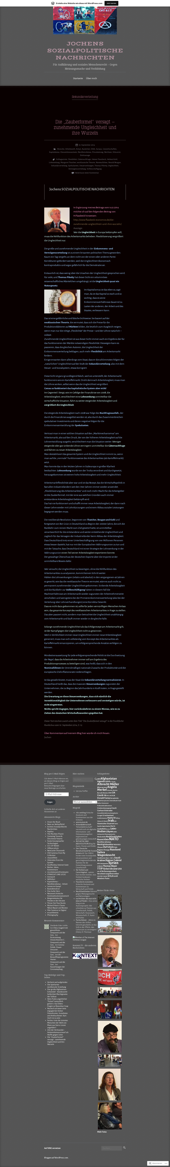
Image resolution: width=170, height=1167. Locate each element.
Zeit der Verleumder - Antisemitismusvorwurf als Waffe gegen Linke (57, 1032)
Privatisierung (97, 152)
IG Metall (105, 821)
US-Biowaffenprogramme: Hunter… (59, 957)
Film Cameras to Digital (56, 910)
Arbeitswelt (70, 149)
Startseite (78, 78)
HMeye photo (53, 848)
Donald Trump (103, 798)
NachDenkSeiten (83, 891)
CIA (113, 792)
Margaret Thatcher (68, 162)
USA (120, 869)
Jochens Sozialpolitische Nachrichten (85, 50)
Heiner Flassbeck (99, 159)
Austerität (86, 149)
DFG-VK (109, 795)
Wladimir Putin (103, 878)
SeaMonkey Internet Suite (58, 865)
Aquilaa (50, 831)
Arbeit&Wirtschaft (83, 825)
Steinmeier (104, 863)
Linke (115, 831)
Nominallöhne (101, 162)
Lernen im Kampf (54, 886)
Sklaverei (116, 152)
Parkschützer (81, 920)
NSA (115, 844)
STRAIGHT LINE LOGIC (56, 874)
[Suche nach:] (83, 780)
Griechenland (108, 815)
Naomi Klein (103, 839)
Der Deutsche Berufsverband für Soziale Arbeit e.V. (86, 850)
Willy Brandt (113, 876)
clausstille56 (52, 858)
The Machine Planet (55, 834)
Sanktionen (101, 858)
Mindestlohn (101, 837)
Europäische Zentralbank (109, 800)
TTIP (100, 868)
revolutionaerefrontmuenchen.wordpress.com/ (66, 872)
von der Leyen (102, 876)
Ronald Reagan (114, 162)
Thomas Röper (110, 866)
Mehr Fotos (102, 1132)
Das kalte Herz (53, 891)
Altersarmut (102, 787)
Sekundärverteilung (59, 166)
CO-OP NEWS (53, 846)
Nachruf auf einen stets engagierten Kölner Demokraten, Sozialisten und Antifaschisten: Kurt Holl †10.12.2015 (57, 1013)
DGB (113, 795)
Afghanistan (108, 778)
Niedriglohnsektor (105, 844)
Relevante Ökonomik (56, 851)
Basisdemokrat (53, 889)
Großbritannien (102, 818)
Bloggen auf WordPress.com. (56, 1158)
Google (99, 815)
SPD (98, 863)
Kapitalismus (54, 152)
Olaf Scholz (108, 847)
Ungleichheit (113, 166)
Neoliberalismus (84, 152)
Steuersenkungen (86, 166)
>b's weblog (81, 813)
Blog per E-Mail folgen (54, 774)
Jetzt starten (111, 3)
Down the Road (53, 822)
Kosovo (108, 829)
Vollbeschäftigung (94, 169)
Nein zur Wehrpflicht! (56, 824)
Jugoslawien (106, 826)
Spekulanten (73, 166)
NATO (113, 839)
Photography (52, 915)
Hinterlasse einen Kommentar (87, 173)
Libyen (109, 831)
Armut (78, 149)
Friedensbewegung (104, 808)
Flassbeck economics (84, 882)
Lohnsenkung (54, 162)
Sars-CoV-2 (110, 858)
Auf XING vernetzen (52, 1148)
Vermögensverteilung (77, 169)
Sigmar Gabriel (113, 860)
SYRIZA (100, 866)
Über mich (91, 78)
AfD (98, 779)
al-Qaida (112, 781)
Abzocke (60, 149)
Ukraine (113, 868)
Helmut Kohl (112, 159)
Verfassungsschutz (109, 871)
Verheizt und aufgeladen (57, 982)
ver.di (99, 871)
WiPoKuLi (51, 879)
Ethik (93, 149)
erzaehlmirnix (52, 913)
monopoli (51, 877)
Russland (115, 849)
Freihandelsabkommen (104, 805)
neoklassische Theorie (86, 162)
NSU (118, 844)
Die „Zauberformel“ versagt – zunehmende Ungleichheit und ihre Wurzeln (85, 128)
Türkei (106, 868)
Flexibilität (72, 159)
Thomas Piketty (101, 166)
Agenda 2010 (103, 781)
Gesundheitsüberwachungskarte (107, 813)
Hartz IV (111, 818)
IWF (113, 823)
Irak (111, 820)
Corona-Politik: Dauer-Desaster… (57, 947)
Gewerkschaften (109, 149)
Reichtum (108, 152)
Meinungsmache (110, 834)
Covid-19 (101, 795)
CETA (109, 793)
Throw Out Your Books (56, 903)
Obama (100, 847)
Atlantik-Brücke (112, 790)
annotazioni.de (82, 822)
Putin (115, 847)
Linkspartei (100, 834)
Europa (99, 149)
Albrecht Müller (108, 784)
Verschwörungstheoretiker (108, 874)
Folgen (50, 802)
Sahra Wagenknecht (106, 854)
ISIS (115, 821)
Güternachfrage (84, 159)
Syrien (113, 863)
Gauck (114, 808)
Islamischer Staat (104, 824)
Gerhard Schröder (105, 811)
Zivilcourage (85, 155)
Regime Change (103, 850)
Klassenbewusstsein (68, 152)
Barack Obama (102, 793)
